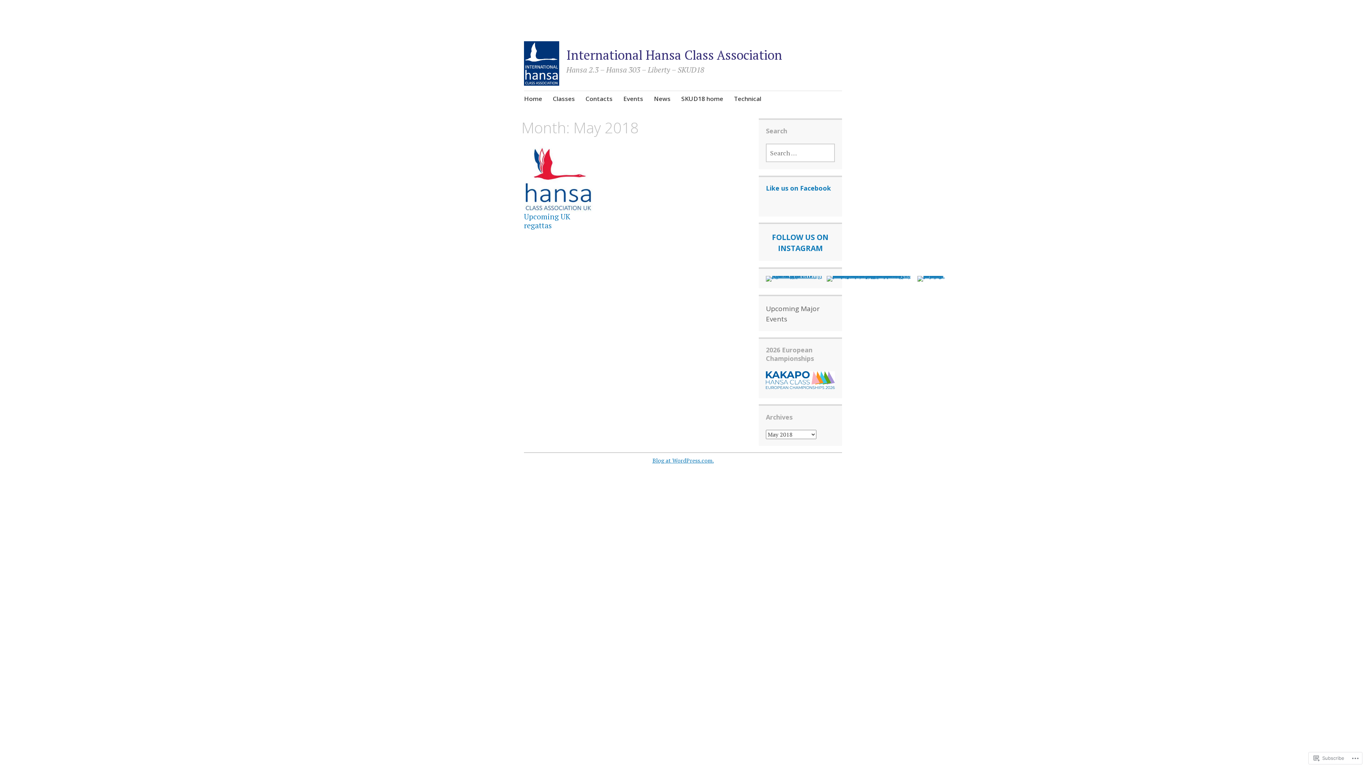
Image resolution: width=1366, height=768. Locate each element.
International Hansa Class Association (674, 55)
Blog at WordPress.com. (683, 460)
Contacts (599, 99)
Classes (564, 99)
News (662, 99)
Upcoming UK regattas (547, 221)
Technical (747, 99)
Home (533, 99)
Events (633, 99)
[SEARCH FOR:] (800, 153)
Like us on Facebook (798, 188)
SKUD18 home (702, 99)
